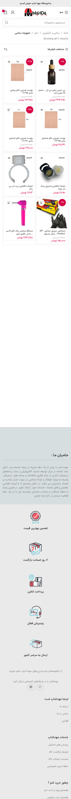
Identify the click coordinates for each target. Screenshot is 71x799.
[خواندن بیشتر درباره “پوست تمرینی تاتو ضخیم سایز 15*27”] (41, 110)
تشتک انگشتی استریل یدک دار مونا (52, 187)
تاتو (36, 33)
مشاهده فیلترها (56, 49)
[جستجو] (6, 22)
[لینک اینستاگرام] (40, 687)
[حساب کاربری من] (12, 12)
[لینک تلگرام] (31, 687)
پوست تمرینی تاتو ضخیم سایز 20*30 (21, 139)
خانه (66, 33)
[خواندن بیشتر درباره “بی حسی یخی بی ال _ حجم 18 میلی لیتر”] (41, 62)
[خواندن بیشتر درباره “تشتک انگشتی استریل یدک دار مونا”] (41, 158)
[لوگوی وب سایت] (35, 12)
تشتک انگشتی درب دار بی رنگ (21, 187)
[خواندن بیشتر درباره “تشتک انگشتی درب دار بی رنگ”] (9, 158)
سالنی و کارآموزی (51, 33)
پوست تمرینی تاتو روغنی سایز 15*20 (21, 91)
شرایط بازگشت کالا (58, 752)
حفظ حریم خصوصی (57, 766)
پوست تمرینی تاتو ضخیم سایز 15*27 (53, 139)
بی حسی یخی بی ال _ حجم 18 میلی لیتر (52, 91)
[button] (9, 110)
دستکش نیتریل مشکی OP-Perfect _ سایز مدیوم (52, 232)
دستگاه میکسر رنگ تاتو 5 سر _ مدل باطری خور (19, 232)
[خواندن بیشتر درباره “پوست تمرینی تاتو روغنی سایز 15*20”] (9, 62)
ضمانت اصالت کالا (58, 759)
